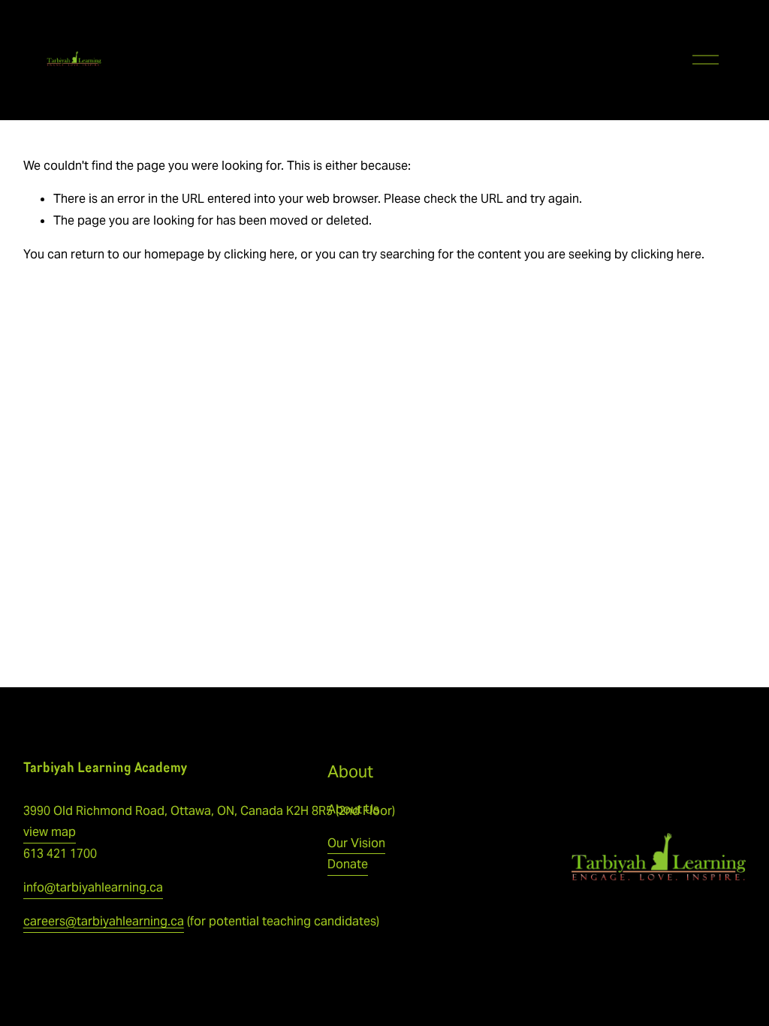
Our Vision (356, 843)
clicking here (259, 254)
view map (49, 832)
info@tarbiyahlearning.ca (93, 887)
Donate (347, 864)
